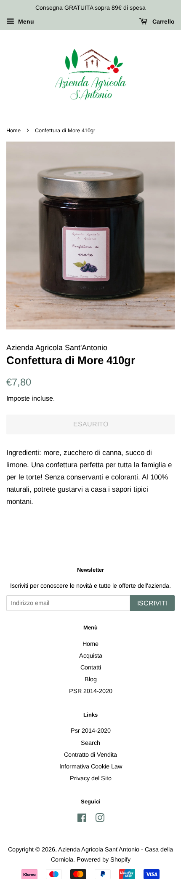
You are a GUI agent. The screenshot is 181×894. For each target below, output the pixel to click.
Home (13, 130)
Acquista (90, 655)
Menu (25, 21)
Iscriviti (152, 603)
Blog (91, 679)
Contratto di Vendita (90, 754)
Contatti (90, 667)
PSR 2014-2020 (90, 691)
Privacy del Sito (91, 778)
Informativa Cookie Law (90, 766)
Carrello (163, 21)
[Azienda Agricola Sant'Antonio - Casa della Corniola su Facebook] (82, 819)
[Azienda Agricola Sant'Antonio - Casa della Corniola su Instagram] (99, 819)
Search (90, 742)
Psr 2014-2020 (91, 730)
